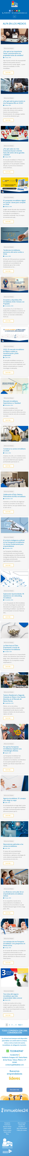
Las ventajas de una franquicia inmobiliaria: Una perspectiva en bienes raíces (14, 943)
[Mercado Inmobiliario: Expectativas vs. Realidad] (14, 393)
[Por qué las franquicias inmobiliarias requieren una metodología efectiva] (14, 739)
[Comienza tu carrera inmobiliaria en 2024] (14, 441)
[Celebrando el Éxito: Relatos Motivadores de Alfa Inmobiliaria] (14, 487)
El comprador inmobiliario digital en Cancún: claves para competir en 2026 (14, 202)
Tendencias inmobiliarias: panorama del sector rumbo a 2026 (13, 252)
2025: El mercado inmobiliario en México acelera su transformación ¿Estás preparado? (13, 352)
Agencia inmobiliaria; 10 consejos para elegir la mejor (14, 799)
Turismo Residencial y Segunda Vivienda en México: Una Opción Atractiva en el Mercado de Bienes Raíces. (14, 698)
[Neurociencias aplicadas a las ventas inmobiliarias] (14, 836)
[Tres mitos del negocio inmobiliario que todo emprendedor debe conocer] (14, 986)
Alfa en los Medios (14, 23)
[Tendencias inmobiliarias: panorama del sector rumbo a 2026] (14, 242)
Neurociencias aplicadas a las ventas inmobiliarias (13, 845)
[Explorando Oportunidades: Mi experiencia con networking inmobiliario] (14, 586)
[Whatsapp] (19, 11)
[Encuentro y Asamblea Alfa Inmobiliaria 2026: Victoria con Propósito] (14, 292)
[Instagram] (14, 11)
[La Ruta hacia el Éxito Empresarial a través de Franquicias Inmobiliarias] (14, 638)
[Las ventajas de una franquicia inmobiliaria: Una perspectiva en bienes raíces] (14, 934)
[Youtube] (17, 11)
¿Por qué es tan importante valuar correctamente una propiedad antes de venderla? (13, 53)
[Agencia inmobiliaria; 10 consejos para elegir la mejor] (14, 791)
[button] (14, 16)
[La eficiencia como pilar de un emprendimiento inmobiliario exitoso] (14, 884)
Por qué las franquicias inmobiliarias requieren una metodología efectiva (12, 749)
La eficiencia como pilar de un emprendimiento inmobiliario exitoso (13, 894)
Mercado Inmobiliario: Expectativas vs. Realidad (12, 402)
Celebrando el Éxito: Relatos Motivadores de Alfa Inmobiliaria (14, 495)
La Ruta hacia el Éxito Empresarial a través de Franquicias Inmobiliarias (11, 647)
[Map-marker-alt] (10, 11)
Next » (20, 1025)
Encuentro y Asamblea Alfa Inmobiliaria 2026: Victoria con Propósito (13, 302)
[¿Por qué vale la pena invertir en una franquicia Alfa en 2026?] (14, 93)
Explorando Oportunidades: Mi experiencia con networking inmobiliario (13, 596)
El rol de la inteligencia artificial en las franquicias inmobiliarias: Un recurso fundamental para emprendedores (14, 543)
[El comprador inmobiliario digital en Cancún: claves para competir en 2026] (14, 193)
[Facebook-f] (12, 11)
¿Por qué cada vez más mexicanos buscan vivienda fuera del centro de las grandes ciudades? (13, 152)
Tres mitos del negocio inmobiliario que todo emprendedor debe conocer (12, 996)
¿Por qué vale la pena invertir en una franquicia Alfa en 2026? (14, 102)
